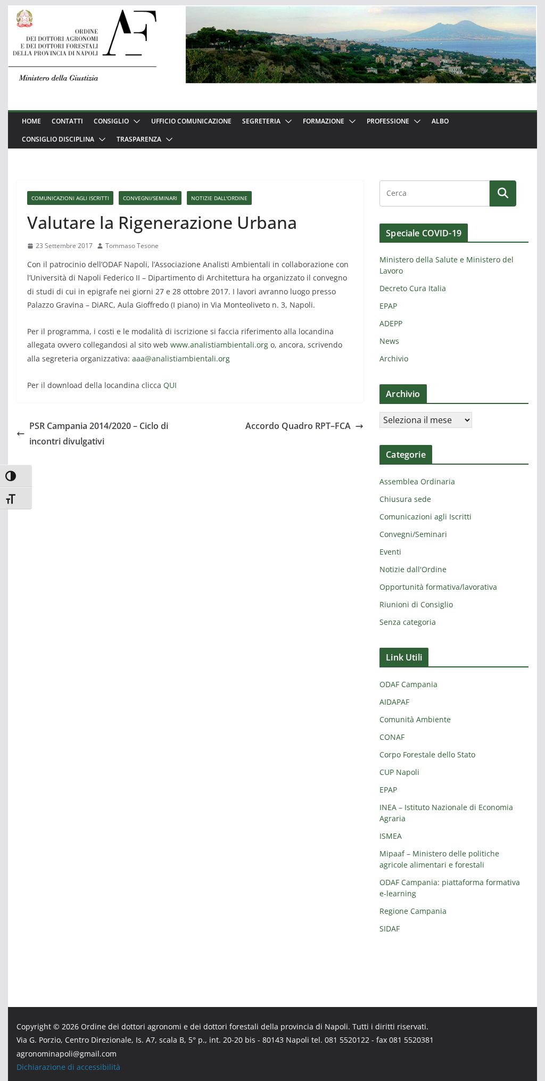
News (389, 341)
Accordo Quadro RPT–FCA (298, 426)
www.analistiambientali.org (219, 345)
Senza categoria (407, 622)
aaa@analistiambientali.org (181, 358)
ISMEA (390, 836)
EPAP (388, 306)
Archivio (393, 358)
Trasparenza (139, 139)
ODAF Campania (408, 684)
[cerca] (434, 193)
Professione (388, 121)
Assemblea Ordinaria (417, 481)
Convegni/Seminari (150, 198)
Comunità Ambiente (415, 719)
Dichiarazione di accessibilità (68, 1067)
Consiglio (111, 121)
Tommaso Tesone (132, 245)
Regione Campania (413, 911)
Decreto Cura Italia (412, 288)
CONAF (391, 737)
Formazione (323, 121)
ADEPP (390, 323)
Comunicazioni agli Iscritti (70, 198)
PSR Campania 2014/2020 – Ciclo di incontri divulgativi (98, 433)
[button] (135, 121)
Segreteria (261, 121)
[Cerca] (503, 193)
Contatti (67, 121)
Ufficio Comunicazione (191, 121)
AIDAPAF (394, 702)
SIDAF (389, 928)
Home (31, 121)
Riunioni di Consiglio (416, 604)
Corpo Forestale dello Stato (427, 754)
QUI (170, 385)
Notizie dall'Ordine (219, 198)
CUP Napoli (399, 772)
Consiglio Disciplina (58, 139)
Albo (440, 121)
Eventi (390, 552)
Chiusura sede (405, 499)
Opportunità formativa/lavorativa (438, 587)
